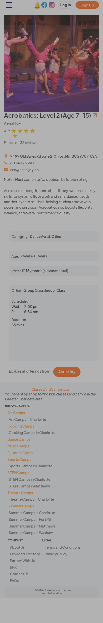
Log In (55, 101)
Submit (17, 88)
